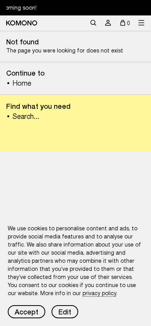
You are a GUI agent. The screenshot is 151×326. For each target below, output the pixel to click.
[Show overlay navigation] (141, 23)
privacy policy (99, 293)
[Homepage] (21, 22)
